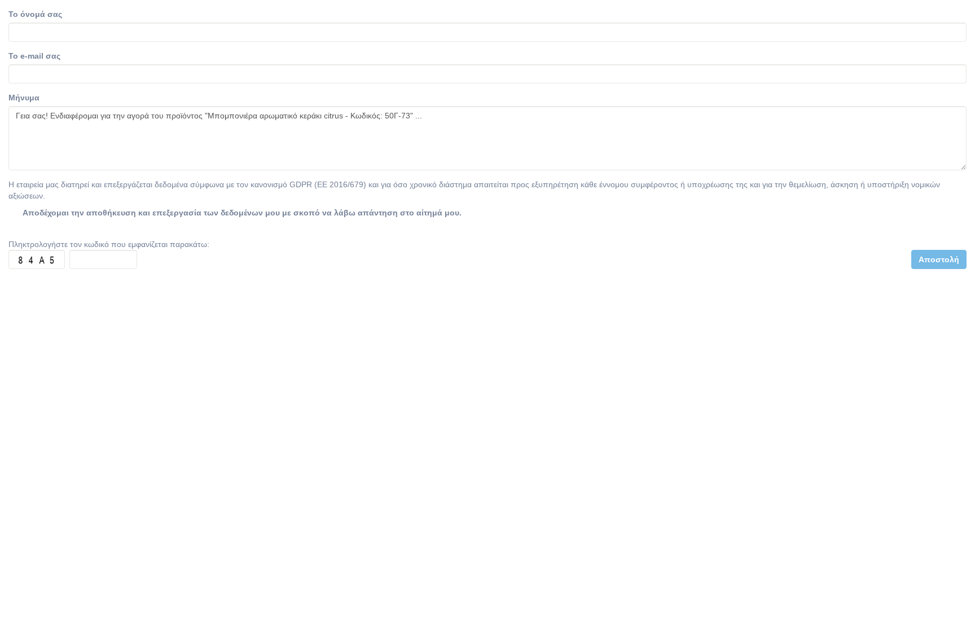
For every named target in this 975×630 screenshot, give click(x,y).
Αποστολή (939, 259)
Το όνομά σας (35, 14)
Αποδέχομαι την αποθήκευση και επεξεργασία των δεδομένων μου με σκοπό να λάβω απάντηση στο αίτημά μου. (242, 212)
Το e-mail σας (34, 55)
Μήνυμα (23, 97)
